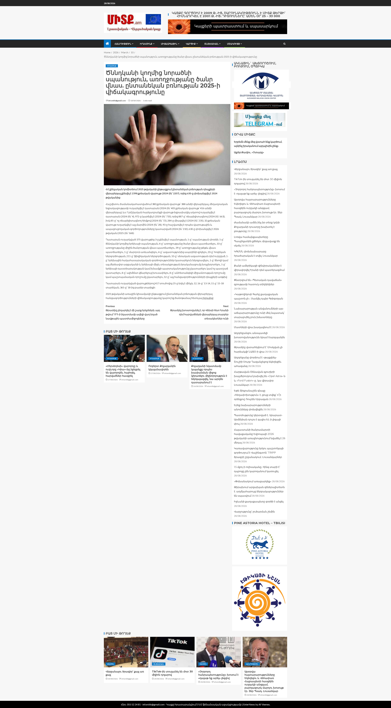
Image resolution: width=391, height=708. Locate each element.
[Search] (284, 44)
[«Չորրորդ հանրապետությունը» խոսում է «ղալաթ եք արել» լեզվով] (218, 652)
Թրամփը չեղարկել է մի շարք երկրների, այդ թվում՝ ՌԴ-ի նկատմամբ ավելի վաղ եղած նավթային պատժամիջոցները (133, 312)
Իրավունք (146, 43)
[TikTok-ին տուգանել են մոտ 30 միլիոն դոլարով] (172, 652)
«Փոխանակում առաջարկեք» (252, 481)
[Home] (107, 43)
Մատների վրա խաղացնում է (253, 327)
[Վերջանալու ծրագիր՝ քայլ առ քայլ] (126, 652)
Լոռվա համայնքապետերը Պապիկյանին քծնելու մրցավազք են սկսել (257, 241)
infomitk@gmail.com (117, 100)
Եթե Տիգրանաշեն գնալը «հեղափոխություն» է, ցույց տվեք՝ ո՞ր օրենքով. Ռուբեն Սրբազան (257, 395)
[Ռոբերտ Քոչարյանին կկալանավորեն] (167, 348)
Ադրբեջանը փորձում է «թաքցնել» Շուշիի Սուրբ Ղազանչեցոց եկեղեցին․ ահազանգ (258, 362)
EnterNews (249, 704)
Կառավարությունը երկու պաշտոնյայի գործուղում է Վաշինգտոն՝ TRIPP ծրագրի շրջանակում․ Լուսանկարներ (259, 452)
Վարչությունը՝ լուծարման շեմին (254, 511)
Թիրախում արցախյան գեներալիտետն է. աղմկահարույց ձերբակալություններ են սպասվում (259, 491)
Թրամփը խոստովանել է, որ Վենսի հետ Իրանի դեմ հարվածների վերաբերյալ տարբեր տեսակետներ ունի (199, 312)
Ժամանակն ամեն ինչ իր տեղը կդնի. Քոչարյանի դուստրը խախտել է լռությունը (257, 226)
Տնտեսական (211, 43)
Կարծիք (191, 43)
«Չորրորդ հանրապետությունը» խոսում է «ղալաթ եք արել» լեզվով (218, 675)
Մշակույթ (233, 43)
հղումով (208, 297)
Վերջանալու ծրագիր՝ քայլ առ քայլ (256, 169)
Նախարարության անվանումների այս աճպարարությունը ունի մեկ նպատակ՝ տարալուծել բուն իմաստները (259, 313)
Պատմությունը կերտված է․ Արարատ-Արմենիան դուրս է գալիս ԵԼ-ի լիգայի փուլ (258, 419)
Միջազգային (169, 43)
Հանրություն (123, 43)
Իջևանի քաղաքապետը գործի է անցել (258, 501)
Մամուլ (110, 664)
